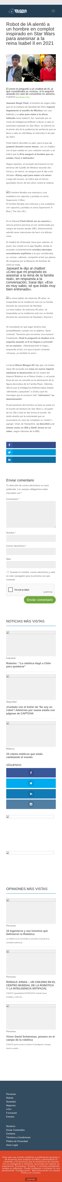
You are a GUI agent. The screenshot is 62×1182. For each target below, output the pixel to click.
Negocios (11, 1105)
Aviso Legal (12, 1145)
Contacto (10, 1133)
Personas (11, 1094)
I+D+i (8, 1109)
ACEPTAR (31, 1179)
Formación (11, 1113)
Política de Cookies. (31, 1172)
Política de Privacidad (17, 1141)
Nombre (11, 532)
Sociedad (11, 1101)
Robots (9, 1098)
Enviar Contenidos (15, 1130)
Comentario (12, 499)
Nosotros (10, 1126)
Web (8, 559)
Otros (27, 49)
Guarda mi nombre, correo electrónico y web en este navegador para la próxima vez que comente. (30, 576)
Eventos (10, 1116)
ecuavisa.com (23, 97)
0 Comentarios (39, 49)
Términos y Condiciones (18, 1137)
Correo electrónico (16, 546)
